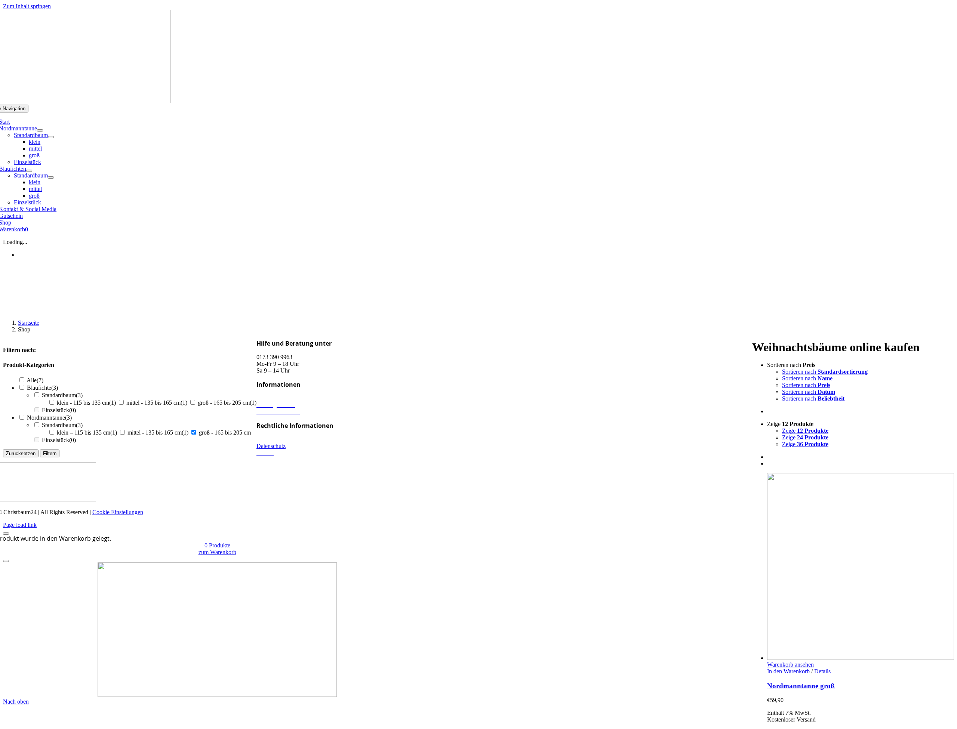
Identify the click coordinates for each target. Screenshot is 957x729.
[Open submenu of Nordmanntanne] (40, 130)
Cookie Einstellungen (117, 512)
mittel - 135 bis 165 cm (156, 402)
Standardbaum (62, 395)
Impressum (269, 439)
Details (822, 671)
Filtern (49, 453)
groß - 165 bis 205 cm (227, 402)
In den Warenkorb (788, 671)
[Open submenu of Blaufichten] (29, 171)
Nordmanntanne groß (801, 686)
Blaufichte (42, 387)
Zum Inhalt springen (27, 6)
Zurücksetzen (21, 453)
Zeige (805, 430)
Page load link (20, 525)
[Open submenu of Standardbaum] (51, 137)
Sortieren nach (825, 371)
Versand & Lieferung (281, 398)
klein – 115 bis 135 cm (87, 432)
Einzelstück (59, 410)
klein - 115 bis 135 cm (86, 402)
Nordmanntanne (49, 417)
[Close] (6, 533)
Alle (35, 380)
